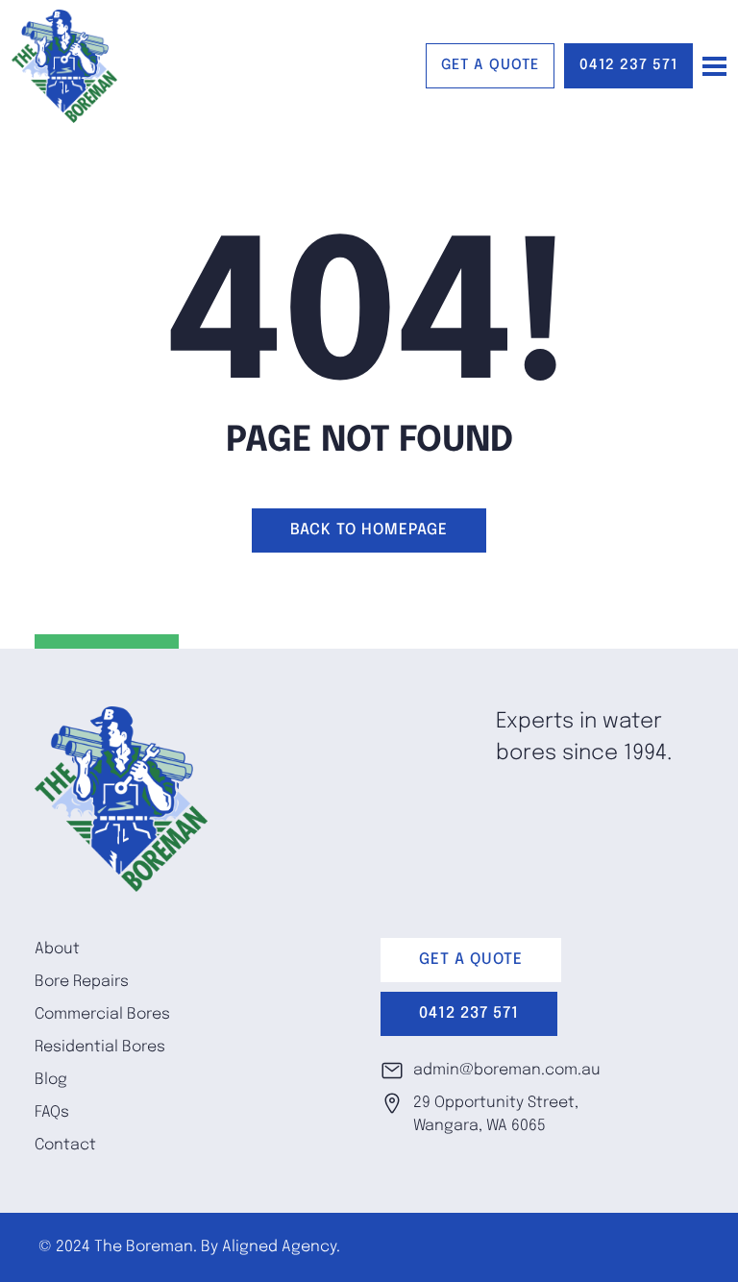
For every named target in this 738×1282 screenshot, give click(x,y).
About (57, 949)
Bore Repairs (82, 982)
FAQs (52, 1112)
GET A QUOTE (490, 65)
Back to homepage (369, 530)
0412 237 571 (628, 65)
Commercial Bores (102, 1014)
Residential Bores (100, 1047)
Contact (65, 1145)
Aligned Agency (279, 1247)
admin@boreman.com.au (507, 1070)
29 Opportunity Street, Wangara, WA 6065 (495, 1114)
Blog (51, 1080)
